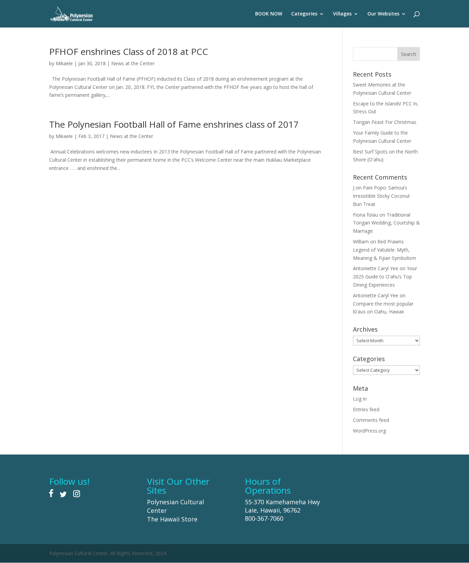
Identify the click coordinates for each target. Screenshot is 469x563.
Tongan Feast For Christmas (384, 122)
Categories (304, 14)
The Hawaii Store (172, 519)
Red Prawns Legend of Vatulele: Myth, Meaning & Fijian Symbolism (384, 249)
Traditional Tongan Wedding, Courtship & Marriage (386, 222)
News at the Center (133, 63)
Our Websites (383, 14)
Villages (342, 14)
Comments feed (371, 420)
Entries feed (366, 409)
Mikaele (64, 63)
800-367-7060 (264, 518)
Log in (360, 398)
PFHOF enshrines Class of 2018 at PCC (128, 51)
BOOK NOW (268, 14)
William (361, 241)
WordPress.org (369, 430)
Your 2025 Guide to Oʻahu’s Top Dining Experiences (385, 276)
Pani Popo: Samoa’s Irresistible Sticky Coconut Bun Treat (381, 195)
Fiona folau (365, 214)
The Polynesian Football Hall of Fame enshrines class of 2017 (174, 124)
